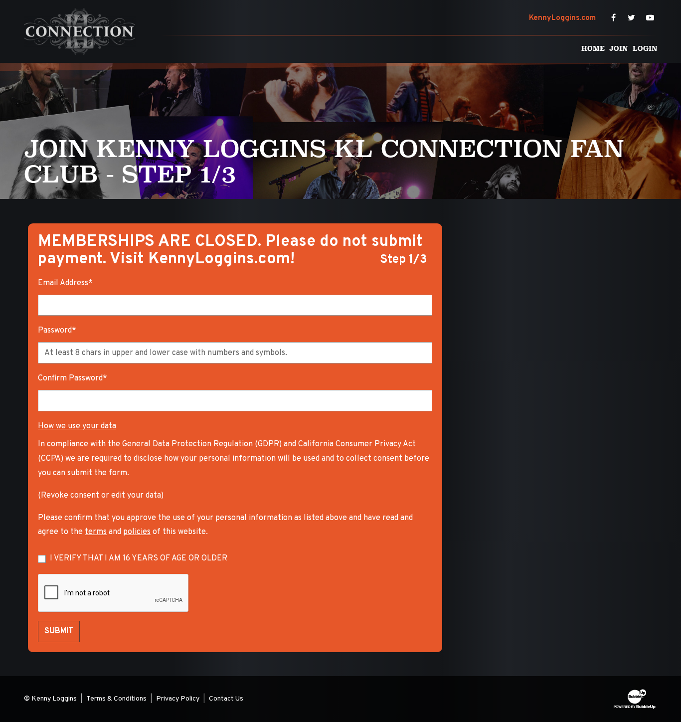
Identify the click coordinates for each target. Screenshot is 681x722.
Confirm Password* (72, 378)
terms (96, 532)
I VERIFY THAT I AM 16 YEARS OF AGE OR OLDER (138, 558)
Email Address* (65, 283)
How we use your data (77, 426)
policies (137, 532)
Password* (57, 331)
